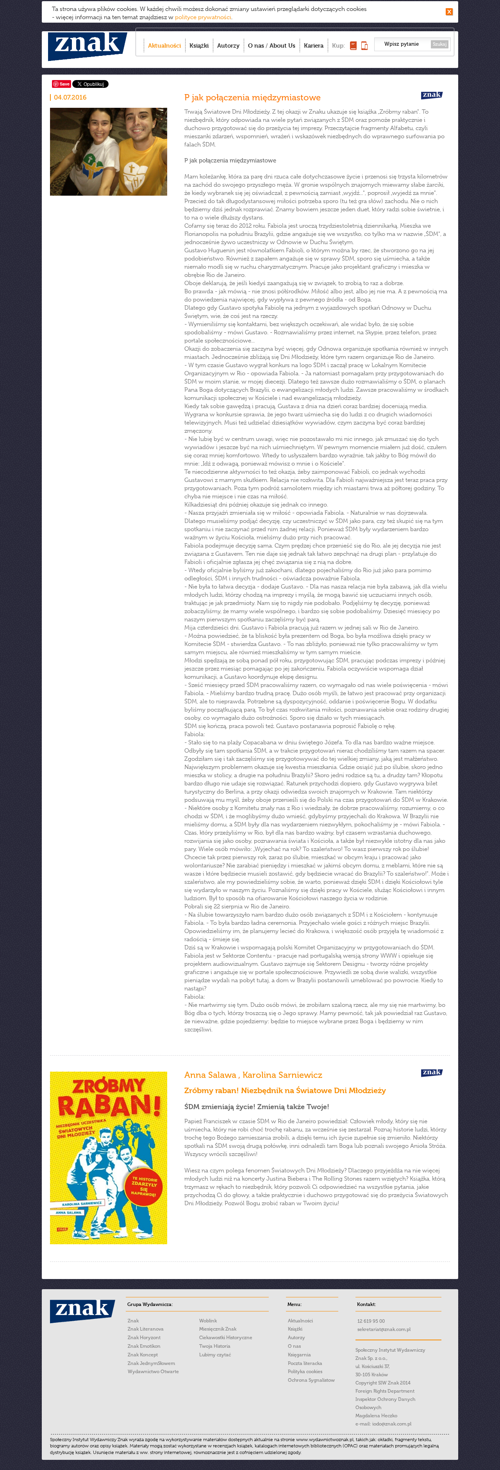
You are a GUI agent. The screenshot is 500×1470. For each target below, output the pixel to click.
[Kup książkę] (353, 48)
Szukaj (439, 44)
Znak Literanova (146, 1329)
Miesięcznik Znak (217, 1329)
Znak (133, 1321)
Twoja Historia (214, 1346)
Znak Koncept (143, 1355)
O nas (256, 45)
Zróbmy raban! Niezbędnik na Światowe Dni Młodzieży (285, 1090)
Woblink (208, 1321)
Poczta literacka (305, 1363)
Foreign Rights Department (384, 1391)
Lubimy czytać (215, 1355)
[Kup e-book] (364, 48)
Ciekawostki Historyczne (225, 1337)
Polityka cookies (305, 1371)
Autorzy (228, 45)
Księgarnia (299, 1355)
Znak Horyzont (144, 1337)
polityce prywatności (203, 17)
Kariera (313, 45)
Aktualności (164, 45)
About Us (282, 45)
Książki (199, 45)
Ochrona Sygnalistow (311, 1380)
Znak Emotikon (144, 1346)
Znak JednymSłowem (151, 1363)
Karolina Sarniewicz (282, 1075)
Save (65, 84)
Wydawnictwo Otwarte (153, 1371)
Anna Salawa (211, 1075)
